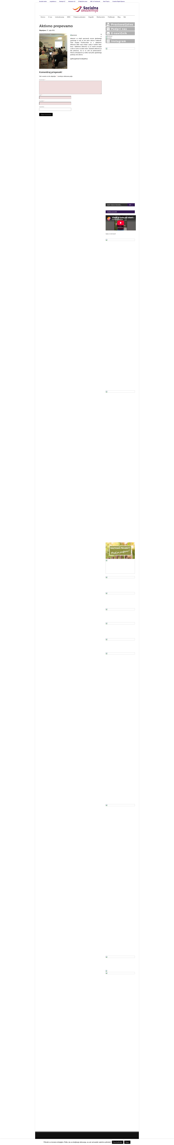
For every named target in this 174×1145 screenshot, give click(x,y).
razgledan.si (53, 1)
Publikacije (111, 17)
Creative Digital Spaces (118, 1)
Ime (40, 95)
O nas (50, 17)
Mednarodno (101, 17)
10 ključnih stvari (82, 1)
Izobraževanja (59, 17)
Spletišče (41, 107)
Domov (43, 17)
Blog (119, 17)
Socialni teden (43, 1)
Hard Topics (106, 1)
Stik (124, 17)
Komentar (42, 79)
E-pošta (41, 101)
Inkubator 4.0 (71, 1)
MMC (68, 17)
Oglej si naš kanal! (111, 234)
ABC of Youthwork (95, 1)
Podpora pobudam (79, 17)
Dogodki (91, 17)
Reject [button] (127, 1142)
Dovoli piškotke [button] (117, 1142)
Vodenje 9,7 (62, 1)
